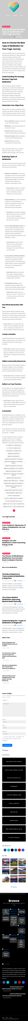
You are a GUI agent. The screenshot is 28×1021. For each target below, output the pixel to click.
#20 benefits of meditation (13, 450)
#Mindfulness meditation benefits (13, 483)
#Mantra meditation (13, 453)
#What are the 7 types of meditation (13, 506)
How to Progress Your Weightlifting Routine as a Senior (9, 644)
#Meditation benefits (14, 456)
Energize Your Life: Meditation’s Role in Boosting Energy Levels (13, 543)
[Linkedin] (15, 850)
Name (4, 719)
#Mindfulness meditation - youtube (14, 480)
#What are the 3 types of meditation (13, 503)
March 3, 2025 (6, 660)
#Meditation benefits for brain (13, 459)
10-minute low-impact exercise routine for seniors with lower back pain (9, 655)
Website (4, 731)
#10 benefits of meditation (13, 445)
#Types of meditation (14, 495)
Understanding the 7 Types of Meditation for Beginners (14, 622)
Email (4, 725)
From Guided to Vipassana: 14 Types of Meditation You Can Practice (14, 527)
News (11, 1017)
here (24, 894)
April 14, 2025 (6, 546)
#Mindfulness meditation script (14, 490)
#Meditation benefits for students (14, 468)
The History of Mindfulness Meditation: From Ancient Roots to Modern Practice (12, 558)
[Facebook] (5, 850)
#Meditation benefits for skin (13, 465)
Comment (5, 700)
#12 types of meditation (13, 448)
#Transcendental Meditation (14, 492)
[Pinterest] (19, 850)
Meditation (6, 26)
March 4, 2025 (6, 648)
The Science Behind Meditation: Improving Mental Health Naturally (11, 599)
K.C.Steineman (19, 36)
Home (3, 1017)
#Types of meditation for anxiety (13, 498)
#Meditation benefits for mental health (14, 462)
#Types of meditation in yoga (14, 501)
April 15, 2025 (5, 531)
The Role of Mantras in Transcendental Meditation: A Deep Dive (13, 576)
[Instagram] (23, 850)
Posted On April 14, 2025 (8, 580)
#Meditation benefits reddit (14, 471)
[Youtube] (12, 850)
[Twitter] (8, 850)
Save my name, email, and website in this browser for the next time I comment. (13, 738)
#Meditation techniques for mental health (14, 474)
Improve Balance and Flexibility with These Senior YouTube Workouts (8, 678)
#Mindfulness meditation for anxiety (14, 487)
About (7, 1017)
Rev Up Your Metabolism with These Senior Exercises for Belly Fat (9, 666)
